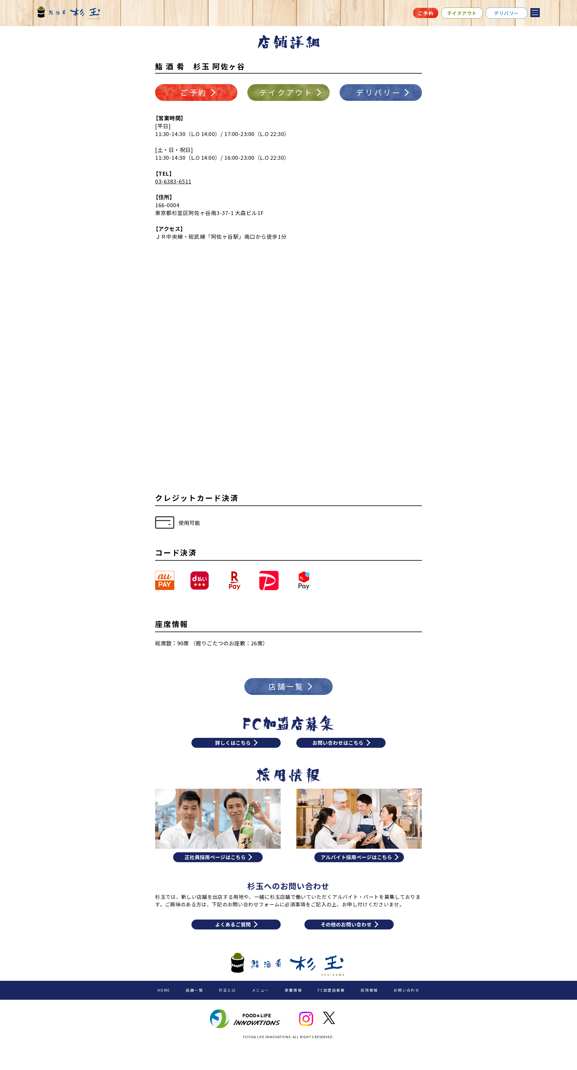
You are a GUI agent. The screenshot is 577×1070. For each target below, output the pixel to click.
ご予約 (426, 13)
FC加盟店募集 (331, 990)
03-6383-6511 (173, 181)
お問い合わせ (407, 990)
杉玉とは (227, 990)
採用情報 (369, 990)
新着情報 (293, 990)
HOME (163, 990)
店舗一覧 (194, 990)
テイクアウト (462, 13)
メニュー (260, 990)
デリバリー (506, 13)
